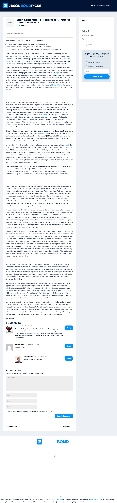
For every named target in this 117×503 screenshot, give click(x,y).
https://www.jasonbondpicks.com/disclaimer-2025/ (61, 456)
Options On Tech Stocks (95, 66)
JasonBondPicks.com (96, 500)
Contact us (89, 496)
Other (113, 5)
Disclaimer (65, 496)
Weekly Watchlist (87, 45)
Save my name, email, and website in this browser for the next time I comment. (30, 411)
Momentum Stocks (18, 34)
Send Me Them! (97, 77)
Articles (40, 496)
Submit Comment (64, 416)
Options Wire (86, 39)
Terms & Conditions (52, 496)
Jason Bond (25, 26)
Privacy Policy (78, 496)
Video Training (87, 42)
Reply (69, 327)
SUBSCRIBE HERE (103, 6)
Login (32, 496)
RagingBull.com (58, 500)
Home (93, 6)
